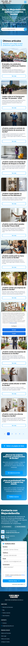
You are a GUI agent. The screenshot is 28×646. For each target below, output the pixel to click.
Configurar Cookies (5, 641)
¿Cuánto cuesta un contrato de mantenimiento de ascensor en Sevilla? (13, 130)
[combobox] (14, 29)
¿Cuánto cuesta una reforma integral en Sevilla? (12, 415)
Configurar (14, 326)
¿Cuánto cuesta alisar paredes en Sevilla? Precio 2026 (13, 225)
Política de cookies (13, 322)
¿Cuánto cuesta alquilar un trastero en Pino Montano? (12, 194)
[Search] (25, 29)
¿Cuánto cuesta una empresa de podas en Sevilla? (14, 288)
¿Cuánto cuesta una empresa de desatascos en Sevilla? (14, 352)
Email (4, 558)
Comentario (6, 564)
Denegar (14, 329)
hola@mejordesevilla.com (12, 532)
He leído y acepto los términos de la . (15, 575)
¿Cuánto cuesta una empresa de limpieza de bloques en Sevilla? (14, 162)
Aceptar (14, 333)
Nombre (5, 547)
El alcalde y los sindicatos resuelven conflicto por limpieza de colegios (14, 66)
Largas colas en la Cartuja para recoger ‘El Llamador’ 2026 (13, 97)
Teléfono (5, 552)
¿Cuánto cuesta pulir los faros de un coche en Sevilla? (13, 257)
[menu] (25, 2)
